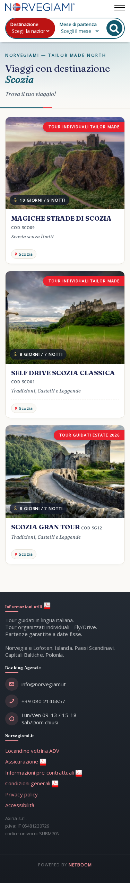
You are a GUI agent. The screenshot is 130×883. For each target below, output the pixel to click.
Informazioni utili (24, 606)
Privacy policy (21, 794)
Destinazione (24, 24)
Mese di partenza (78, 24)
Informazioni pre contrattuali (40, 772)
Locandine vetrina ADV (32, 750)
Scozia (26, 254)
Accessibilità (19, 805)
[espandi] (119, 6)
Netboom (80, 865)
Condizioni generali (28, 783)
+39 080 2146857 (43, 701)
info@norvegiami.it (43, 684)
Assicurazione (22, 761)
